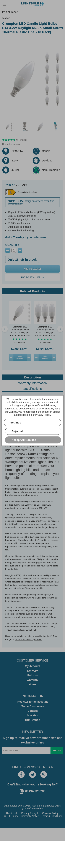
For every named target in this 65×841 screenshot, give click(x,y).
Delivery (32, 670)
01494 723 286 (35, 791)
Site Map (32, 715)
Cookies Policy (50, 813)
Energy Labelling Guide (27, 192)
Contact (33, 710)
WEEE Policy (11, 816)
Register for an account (32, 701)
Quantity (12, 244)
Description (32, 377)
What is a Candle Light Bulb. (28, 639)
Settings (15, 422)
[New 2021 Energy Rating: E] (10, 192)
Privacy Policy (29, 813)
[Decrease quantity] (11, 357)
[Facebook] (21, 774)
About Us (11, 813)
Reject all (17, 431)
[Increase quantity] (29, 357)
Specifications (32, 388)
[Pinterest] (43, 774)
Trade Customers (32, 706)
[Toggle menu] (4, 4)
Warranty (32, 679)
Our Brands (32, 720)
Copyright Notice (30, 816)
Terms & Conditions (51, 816)
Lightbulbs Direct (52, 805)
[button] (32, 140)
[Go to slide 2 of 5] (60, 329)
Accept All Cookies (23, 439)
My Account (32, 666)
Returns (32, 675)
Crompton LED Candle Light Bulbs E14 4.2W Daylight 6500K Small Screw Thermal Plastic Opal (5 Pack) (20, 331)
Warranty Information (32, 383)
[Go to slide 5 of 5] (5, 329)
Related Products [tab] (32, 291)
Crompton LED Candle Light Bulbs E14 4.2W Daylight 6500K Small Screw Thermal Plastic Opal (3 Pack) (45, 331)
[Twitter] (32, 774)
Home (32, 684)
